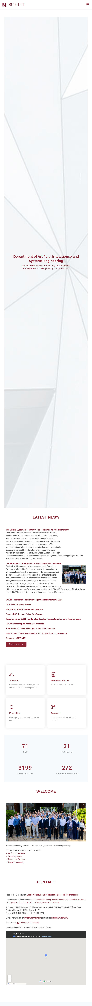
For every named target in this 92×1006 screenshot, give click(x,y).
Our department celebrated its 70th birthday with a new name (33, 563)
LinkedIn (23, 923)
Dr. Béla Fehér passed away (18, 604)
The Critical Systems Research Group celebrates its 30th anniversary (37, 530)
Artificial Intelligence (16, 853)
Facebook (34, 923)
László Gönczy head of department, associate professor (52, 895)
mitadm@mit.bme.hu (32, 918)
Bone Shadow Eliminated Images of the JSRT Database (30, 628)
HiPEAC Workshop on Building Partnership (25, 624)
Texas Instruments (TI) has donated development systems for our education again (43, 619)
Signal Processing (15, 862)
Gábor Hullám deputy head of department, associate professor (60, 900)
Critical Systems (15, 856)
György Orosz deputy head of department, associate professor (33, 902)
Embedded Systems (16, 859)
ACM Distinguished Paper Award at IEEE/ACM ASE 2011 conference (36, 633)
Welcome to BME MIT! (16, 638)
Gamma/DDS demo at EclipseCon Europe (24, 614)
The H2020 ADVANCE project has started (24, 609)
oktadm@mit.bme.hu (59, 918)
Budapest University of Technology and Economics (46, 265)
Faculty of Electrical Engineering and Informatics (46, 268)
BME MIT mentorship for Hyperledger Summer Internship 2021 (34, 600)
